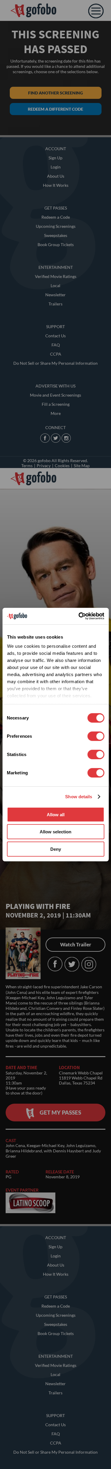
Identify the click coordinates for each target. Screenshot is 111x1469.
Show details (78, 796)
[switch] (95, 736)
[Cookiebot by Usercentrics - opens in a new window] (79, 616)
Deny (55, 848)
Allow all (56, 814)
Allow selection (55, 831)
